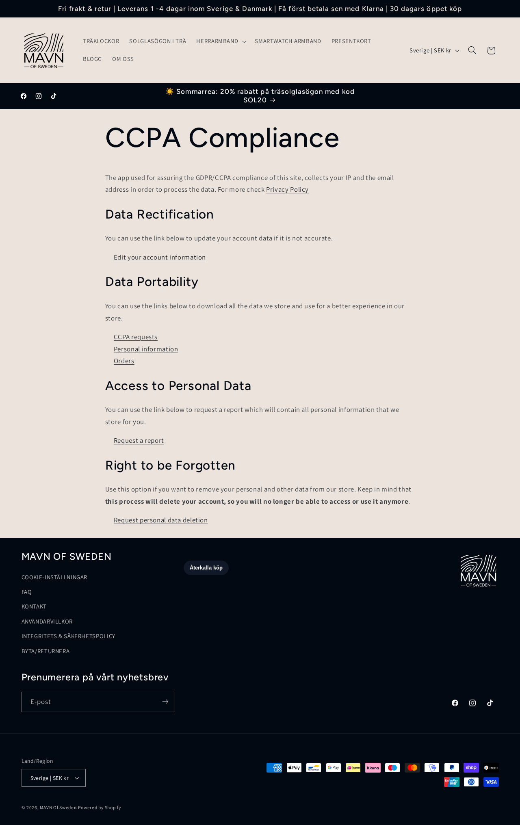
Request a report (139, 440)
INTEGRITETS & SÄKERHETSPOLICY (68, 636)
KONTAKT (34, 607)
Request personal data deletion (161, 519)
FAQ (27, 592)
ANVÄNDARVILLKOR (47, 622)
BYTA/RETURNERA (46, 651)
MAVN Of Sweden (58, 807)
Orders (124, 360)
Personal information (146, 348)
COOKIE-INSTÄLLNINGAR (55, 577)
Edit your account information (160, 257)
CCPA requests (136, 336)
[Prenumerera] (165, 702)
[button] (220, 41)
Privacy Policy (287, 189)
